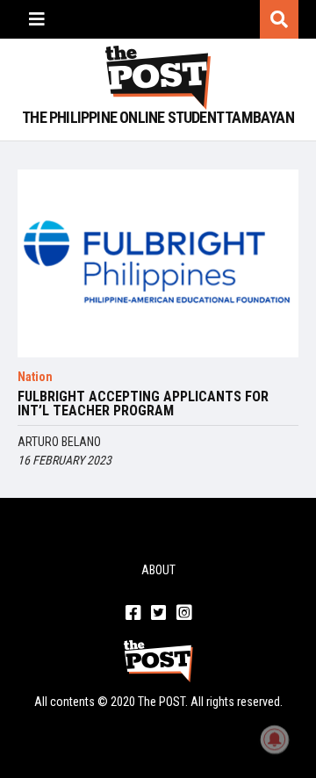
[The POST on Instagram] (183, 614)
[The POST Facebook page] (133, 614)
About (158, 570)
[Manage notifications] (275, 739)
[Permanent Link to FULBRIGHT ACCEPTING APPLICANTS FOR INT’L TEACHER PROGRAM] (158, 263)
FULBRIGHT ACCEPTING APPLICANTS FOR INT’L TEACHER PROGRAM (143, 404)
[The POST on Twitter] (158, 614)
